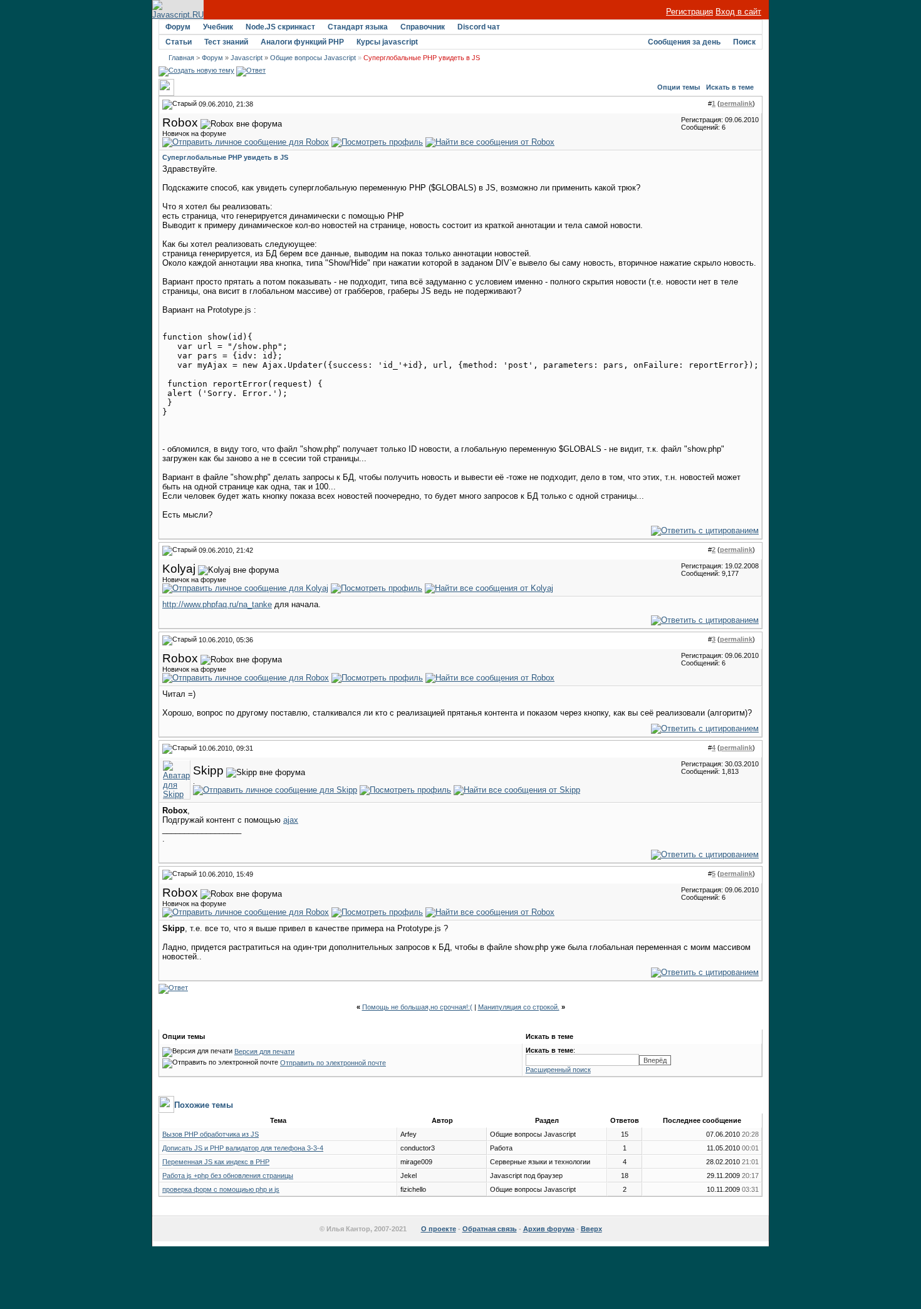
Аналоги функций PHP (302, 42)
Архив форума (549, 1229)
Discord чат (478, 27)
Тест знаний (226, 42)
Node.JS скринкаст (280, 27)
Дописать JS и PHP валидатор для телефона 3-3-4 (242, 1148)
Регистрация (689, 11)
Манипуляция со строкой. (518, 1007)
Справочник (422, 27)
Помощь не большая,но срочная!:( (417, 1007)
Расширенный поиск (558, 1069)
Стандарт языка (358, 27)
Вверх (591, 1229)
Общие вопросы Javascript (313, 57)
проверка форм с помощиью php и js (220, 1189)
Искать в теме (730, 87)
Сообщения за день (684, 42)
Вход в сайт (738, 11)
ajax (290, 820)
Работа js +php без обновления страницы (227, 1175)
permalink (736, 103)
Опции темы (678, 87)
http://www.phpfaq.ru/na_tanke (217, 604)
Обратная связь (489, 1229)
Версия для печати (264, 1051)
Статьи (178, 42)
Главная (181, 57)
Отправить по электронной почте (333, 1062)
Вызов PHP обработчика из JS (210, 1134)
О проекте (438, 1229)
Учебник (218, 27)
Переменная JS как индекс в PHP (215, 1162)
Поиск (744, 42)
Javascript (247, 57)
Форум (177, 27)
